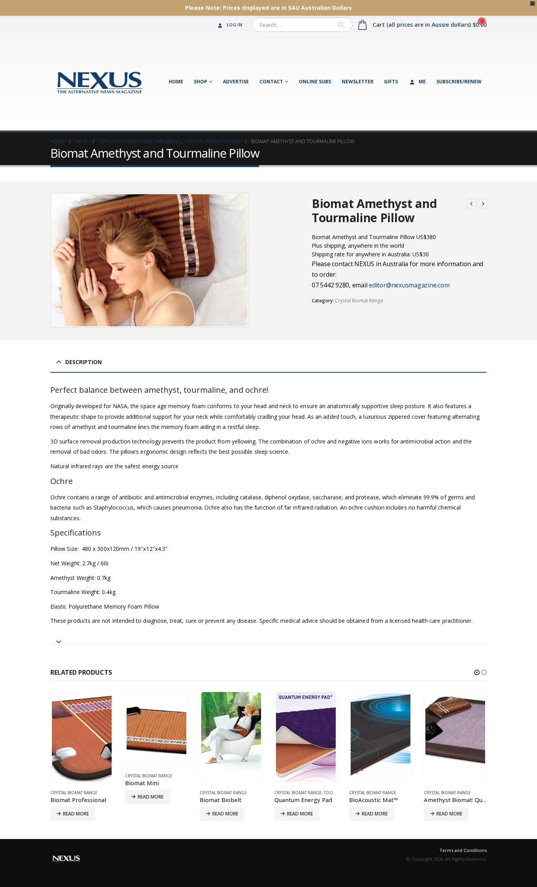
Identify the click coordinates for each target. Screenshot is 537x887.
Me (422, 81)
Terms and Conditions (463, 850)
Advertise (236, 81)
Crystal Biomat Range (359, 300)
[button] (476, 672)
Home (176, 81)
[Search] (341, 24)
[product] (82, 728)
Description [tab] (83, 362)
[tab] (268, 638)
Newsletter (357, 81)
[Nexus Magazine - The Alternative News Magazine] (99, 81)
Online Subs (315, 81)
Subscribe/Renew (459, 81)
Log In (234, 25)
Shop (200, 81)
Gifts (391, 81)
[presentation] (52, 260)
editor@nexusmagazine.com (409, 285)
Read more (76, 796)
